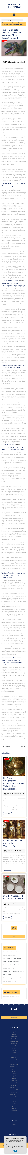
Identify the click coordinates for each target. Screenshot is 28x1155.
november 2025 (14, 1041)
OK (15, 1150)
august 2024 (14, 1069)
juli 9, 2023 (8, 793)
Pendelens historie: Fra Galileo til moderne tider (12, 843)
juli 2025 (14, 1048)
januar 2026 (14, 1038)
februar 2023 (14, 1110)
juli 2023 (14, 1099)
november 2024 (14, 1064)
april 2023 (14, 1106)
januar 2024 (14, 1085)
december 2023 (14, 1087)
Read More (8, 813)
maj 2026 (14, 1032)
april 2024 (14, 1078)
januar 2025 (14, 1059)
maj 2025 (14, 1050)
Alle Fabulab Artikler (17, 20)
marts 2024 (14, 1080)
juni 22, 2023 (8, 850)
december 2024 (14, 1062)
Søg (14, 928)
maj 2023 (14, 1103)
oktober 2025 (14, 1043)
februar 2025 (14, 1057)
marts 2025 (14, 1055)
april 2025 (14, 1052)
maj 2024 (14, 1075)
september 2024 (14, 1066)
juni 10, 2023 (8, 903)
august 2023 (14, 1096)
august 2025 (14, 1045)
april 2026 (14, 1034)
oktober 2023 (14, 1092)
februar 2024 (14, 1082)
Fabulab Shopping (14, 6)
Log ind (14, 1124)
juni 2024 (14, 1073)
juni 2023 (14, 1101)
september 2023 (14, 1094)
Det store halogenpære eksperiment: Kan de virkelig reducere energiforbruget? (13, 783)
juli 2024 (14, 1071)
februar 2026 (14, 1036)
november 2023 (14, 1089)
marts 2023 (14, 1108)
